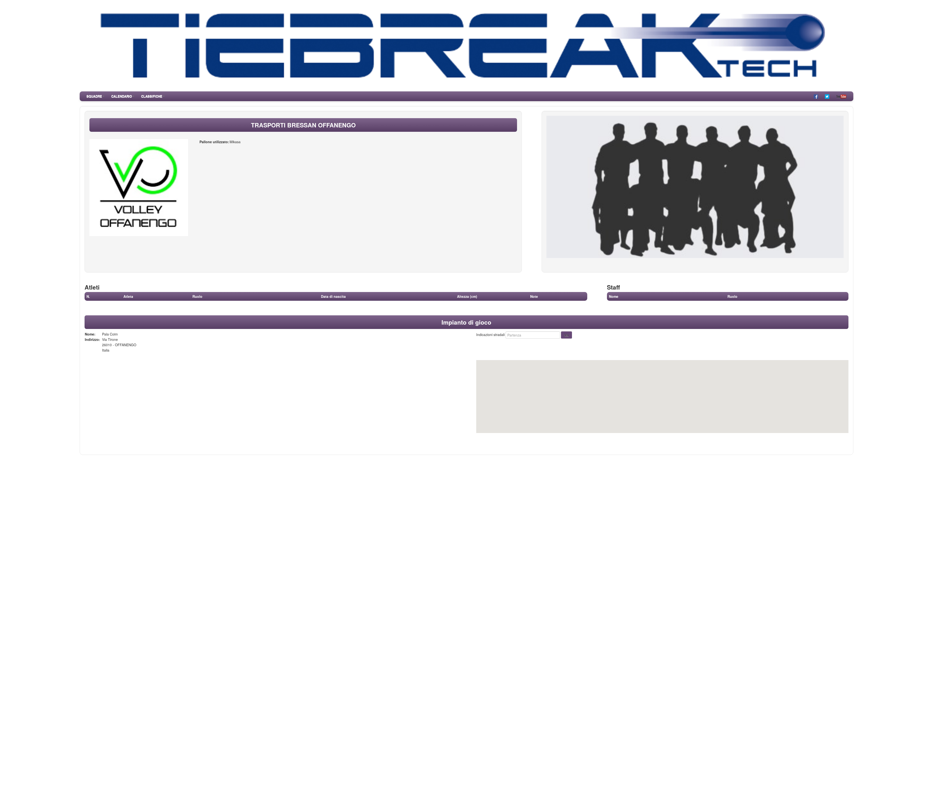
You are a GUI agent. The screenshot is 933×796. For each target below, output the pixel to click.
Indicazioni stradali (490, 334)
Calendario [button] (121, 96)
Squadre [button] (94, 96)
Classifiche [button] (151, 96)
